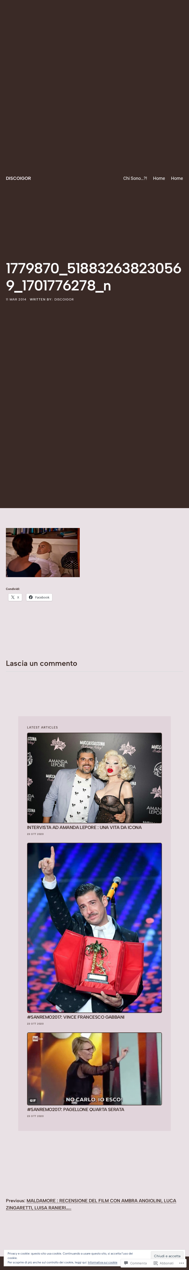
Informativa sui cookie (102, 1262)
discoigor (64, 299)
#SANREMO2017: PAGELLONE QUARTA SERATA (75, 1109)
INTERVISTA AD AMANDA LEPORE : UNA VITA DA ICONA (84, 827)
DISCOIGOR (18, 178)
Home (159, 178)
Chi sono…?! (135, 178)
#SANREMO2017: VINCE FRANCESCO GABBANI (76, 1017)
